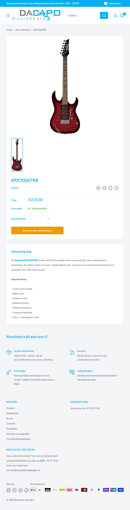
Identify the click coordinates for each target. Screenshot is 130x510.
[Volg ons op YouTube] (26, 490)
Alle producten (22, 29)
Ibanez (15, 188)
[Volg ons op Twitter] (14, 490)
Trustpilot (11, 428)
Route (9, 418)
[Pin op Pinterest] (104, 187)
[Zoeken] (104, 15)
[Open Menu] (8, 15)
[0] (122, 15)
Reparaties (12, 413)
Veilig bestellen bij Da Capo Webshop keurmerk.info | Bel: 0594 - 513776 (42, 3)
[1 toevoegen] (48, 218)
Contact (10, 423)
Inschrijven (115, 3)
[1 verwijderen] (31, 218)
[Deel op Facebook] (98, 187)
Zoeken (10, 407)
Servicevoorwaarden (17, 433)
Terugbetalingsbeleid (18, 438)
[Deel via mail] (116, 187)
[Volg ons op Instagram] (20, 490)
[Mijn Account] (115, 15)
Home (9, 29)
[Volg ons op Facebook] (8, 490)
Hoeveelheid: (18, 218)
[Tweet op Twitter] (110, 187)
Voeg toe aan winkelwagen (37, 230)
